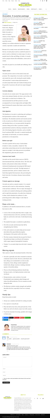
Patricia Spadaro (37, 35)
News (19, 0)
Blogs (9, 0)
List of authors (18, 414)
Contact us (26, 414)
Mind (28, 9)
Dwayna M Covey (37, 44)
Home (3, 0)
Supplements (5, 14)
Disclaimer (43, 414)
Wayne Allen (36, 22)
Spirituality (34, 9)
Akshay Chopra (37, 59)
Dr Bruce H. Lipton (37, 17)
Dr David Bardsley (37, 27)
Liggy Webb (36, 30)
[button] (46, 9)
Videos (6, 0)
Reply (7, 340)
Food (9, 9)
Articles (16, 0)
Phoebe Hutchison (37, 50)
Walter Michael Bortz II (38, 54)
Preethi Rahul (7, 22)
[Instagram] (43, 1)
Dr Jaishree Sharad (37, 63)
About (23, 414)
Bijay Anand (36, 40)
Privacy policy (32, 414)
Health (14, 9)
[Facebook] (41, 1)
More (40, 9)
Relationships (21, 9)
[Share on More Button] (9, 320)
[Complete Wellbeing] (25, 5)
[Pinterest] (45, 1)
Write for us (13, 414)
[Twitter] (47, 1)
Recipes (12, 0)
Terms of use (37, 414)
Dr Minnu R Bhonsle (38, 66)
